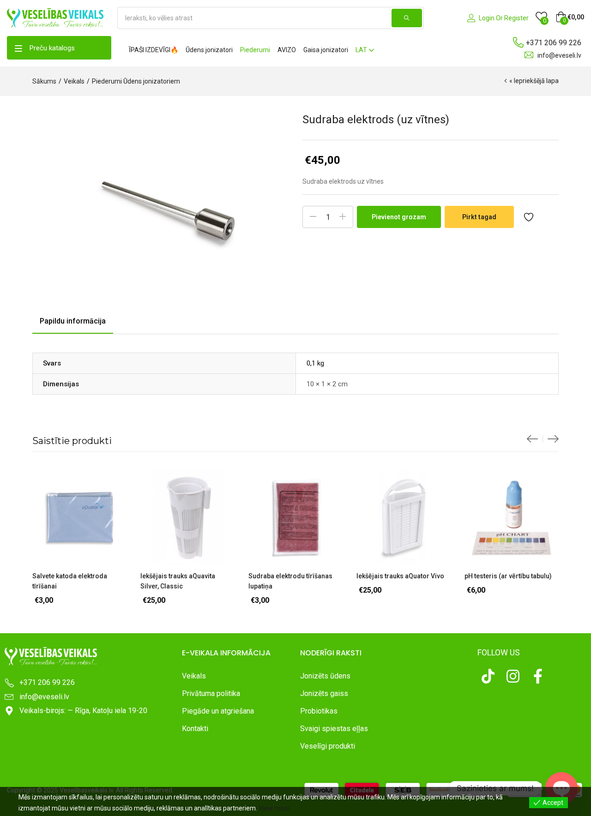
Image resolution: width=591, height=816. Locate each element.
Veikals (74, 81)
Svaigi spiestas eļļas (334, 728)
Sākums (44, 81)
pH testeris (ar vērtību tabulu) (508, 576)
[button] (569, 17)
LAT (362, 50)
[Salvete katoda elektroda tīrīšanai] (79, 517)
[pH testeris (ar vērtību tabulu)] (511, 517)
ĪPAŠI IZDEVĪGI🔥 (153, 50)
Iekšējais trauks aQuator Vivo (400, 576)
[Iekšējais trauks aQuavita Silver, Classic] (187, 517)
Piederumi (255, 50)
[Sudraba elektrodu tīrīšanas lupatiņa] (295, 517)
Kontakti (195, 728)
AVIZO (286, 50)
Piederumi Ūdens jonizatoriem (136, 81)
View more (274, 808)
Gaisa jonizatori (325, 50)
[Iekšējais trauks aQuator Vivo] (403, 517)
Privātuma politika (211, 693)
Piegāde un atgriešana (218, 711)
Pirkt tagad (479, 217)
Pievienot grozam (399, 217)
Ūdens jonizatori (209, 50)
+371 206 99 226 (553, 42)
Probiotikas (319, 711)
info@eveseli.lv (559, 55)
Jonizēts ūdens (325, 676)
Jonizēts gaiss (324, 693)
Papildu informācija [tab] (73, 321)
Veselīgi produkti (327, 746)
